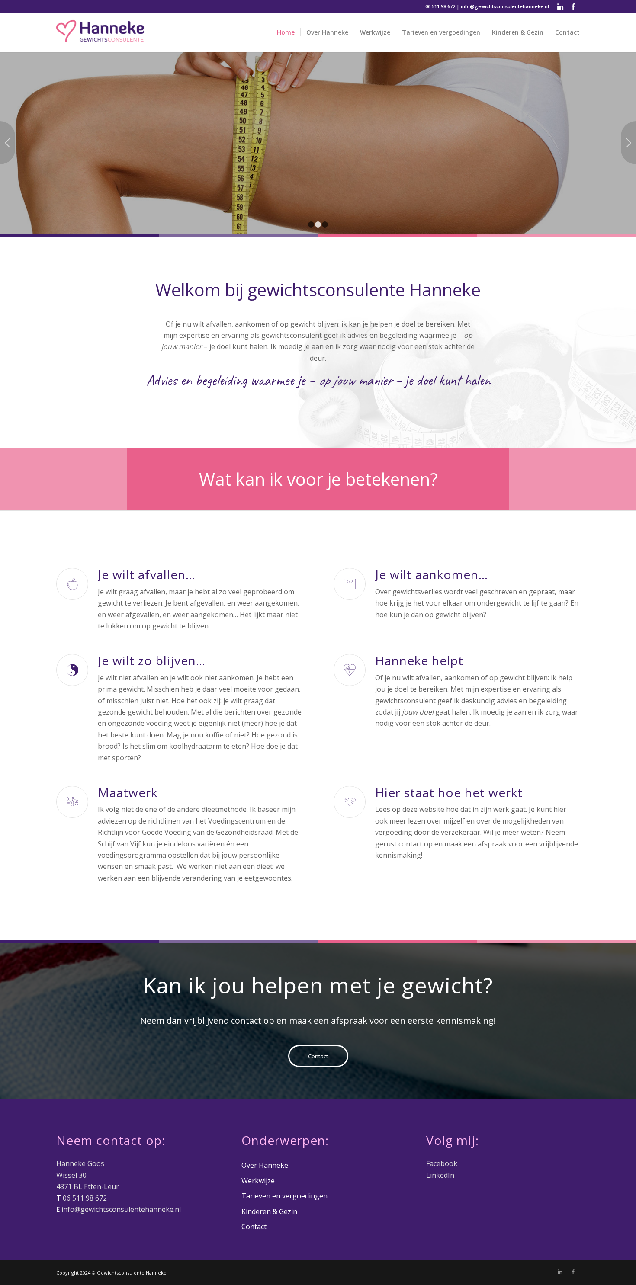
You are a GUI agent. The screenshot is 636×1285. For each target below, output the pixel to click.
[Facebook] (573, 6)
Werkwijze (77, 178)
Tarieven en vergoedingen (284, 1196)
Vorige (7, 142)
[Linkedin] (560, 6)
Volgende (628, 142)
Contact (254, 1226)
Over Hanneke (264, 1165)
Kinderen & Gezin (269, 1211)
